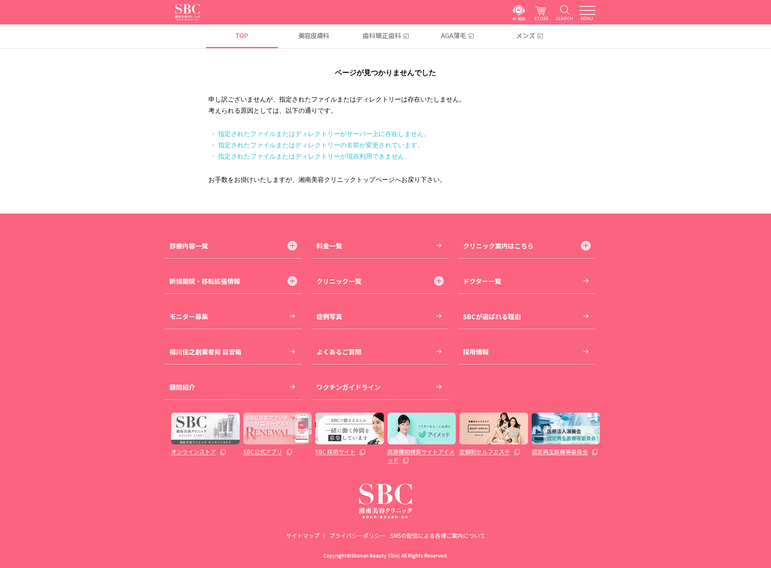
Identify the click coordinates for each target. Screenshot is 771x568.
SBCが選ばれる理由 (492, 316)
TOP (241, 35)
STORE (541, 18)
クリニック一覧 (338, 281)
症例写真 (329, 316)
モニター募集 (188, 316)
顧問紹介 (182, 387)
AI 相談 (519, 18)
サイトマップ (303, 535)
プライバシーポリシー (357, 535)
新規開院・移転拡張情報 (204, 281)
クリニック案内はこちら (498, 245)
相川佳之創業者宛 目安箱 (205, 351)
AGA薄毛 (453, 35)
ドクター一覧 (482, 281)
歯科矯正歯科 (382, 35)
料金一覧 (329, 245)
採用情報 (476, 351)
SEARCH (564, 18)
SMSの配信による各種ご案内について (437, 535)
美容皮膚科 (313, 35)
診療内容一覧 (188, 245)
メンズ (525, 35)
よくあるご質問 (338, 351)
